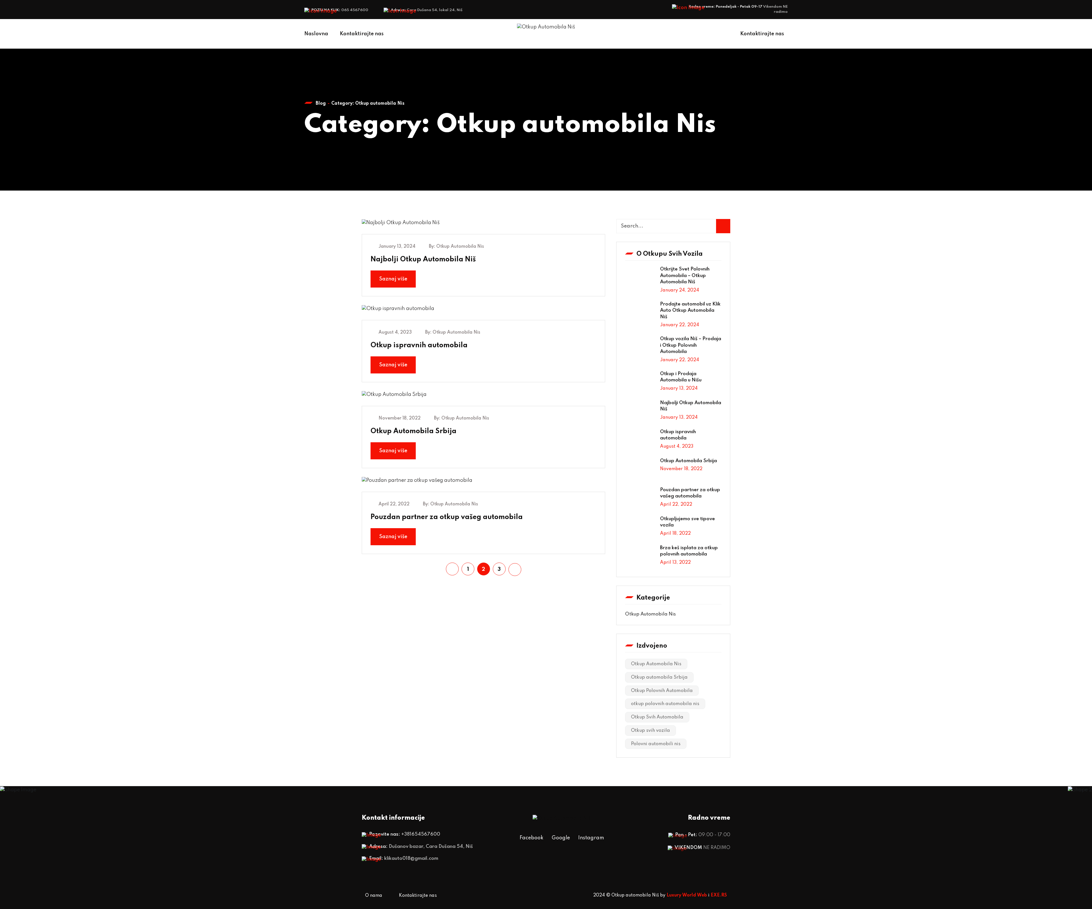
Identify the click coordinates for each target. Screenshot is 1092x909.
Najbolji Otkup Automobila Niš (423, 259)
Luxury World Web (687, 895)
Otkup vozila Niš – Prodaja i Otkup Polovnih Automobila (690, 345)
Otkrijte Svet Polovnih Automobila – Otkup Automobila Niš (685, 275)
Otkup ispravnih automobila (419, 345)
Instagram (591, 837)
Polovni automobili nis (656, 744)
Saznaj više (393, 279)
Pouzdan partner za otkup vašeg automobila (447, 517)
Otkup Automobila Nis (460, 246)
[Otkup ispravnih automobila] (640, 440)
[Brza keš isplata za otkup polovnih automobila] (640, 556)
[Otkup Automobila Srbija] (640, 469)
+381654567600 (420, 834)
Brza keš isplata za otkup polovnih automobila (689, 551)
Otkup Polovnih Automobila (662, 691)
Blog (321, 103)
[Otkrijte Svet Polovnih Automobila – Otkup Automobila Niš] (640, 278)
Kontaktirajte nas (362, 33)
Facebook (531, 837)
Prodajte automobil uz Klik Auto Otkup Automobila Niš (690, 310)
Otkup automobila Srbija (659, 677)
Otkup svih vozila (650, 730)
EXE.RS (719, 895)
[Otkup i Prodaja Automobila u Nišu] (640, 382)
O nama (373, 895)
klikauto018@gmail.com (411, 858)
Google (561, 837)
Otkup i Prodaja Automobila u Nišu (681, 377)
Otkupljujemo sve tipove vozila (687, 522)
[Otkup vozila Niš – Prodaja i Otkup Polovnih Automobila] (640, 347)
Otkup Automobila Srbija (413, 431)
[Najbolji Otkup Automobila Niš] (640, 411)
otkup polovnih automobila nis (665, 704)
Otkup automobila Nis (650, 614)
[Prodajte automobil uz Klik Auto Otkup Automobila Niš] (640, 313)
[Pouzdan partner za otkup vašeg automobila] (640, 498)
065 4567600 (354, 10)
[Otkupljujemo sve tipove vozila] (640, 527)
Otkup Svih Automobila (657, 717)
